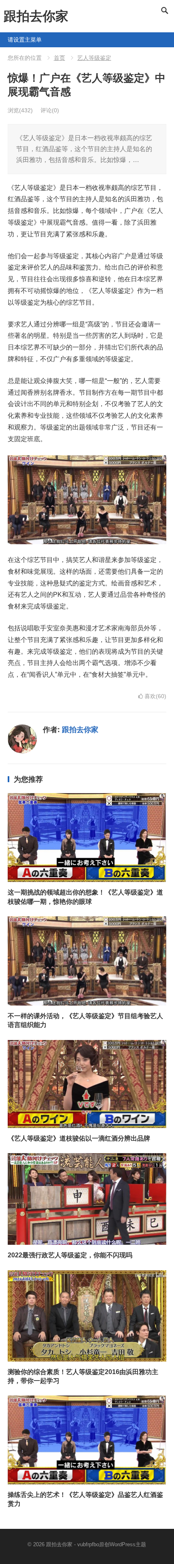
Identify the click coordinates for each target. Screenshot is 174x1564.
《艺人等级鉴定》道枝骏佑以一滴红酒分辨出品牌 (79, 1138)
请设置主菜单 (11, 39)
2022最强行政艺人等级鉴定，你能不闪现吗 (70, 1255)
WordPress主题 (128, 1544)
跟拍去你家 (36, 16)
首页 (59, 58)
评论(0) (49, 110)
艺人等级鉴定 (94, 58)
